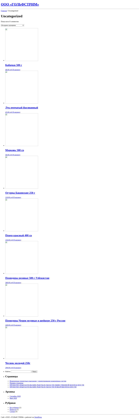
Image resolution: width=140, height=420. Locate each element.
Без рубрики (14, 408)
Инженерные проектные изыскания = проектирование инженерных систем (38, 381)
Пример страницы (16, 383)
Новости (13, 409)
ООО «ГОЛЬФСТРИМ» (20, 4)
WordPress (38, 417)
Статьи (12, 411)
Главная (4, 11)
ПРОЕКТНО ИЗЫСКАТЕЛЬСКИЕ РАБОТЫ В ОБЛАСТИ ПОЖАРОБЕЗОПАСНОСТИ (43, 387)
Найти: (7, 371)
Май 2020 (13, 398)
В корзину (16, 70)
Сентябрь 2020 (15, 396)
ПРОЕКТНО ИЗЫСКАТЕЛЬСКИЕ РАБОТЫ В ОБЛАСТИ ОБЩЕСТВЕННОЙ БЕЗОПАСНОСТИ (47, 385)
